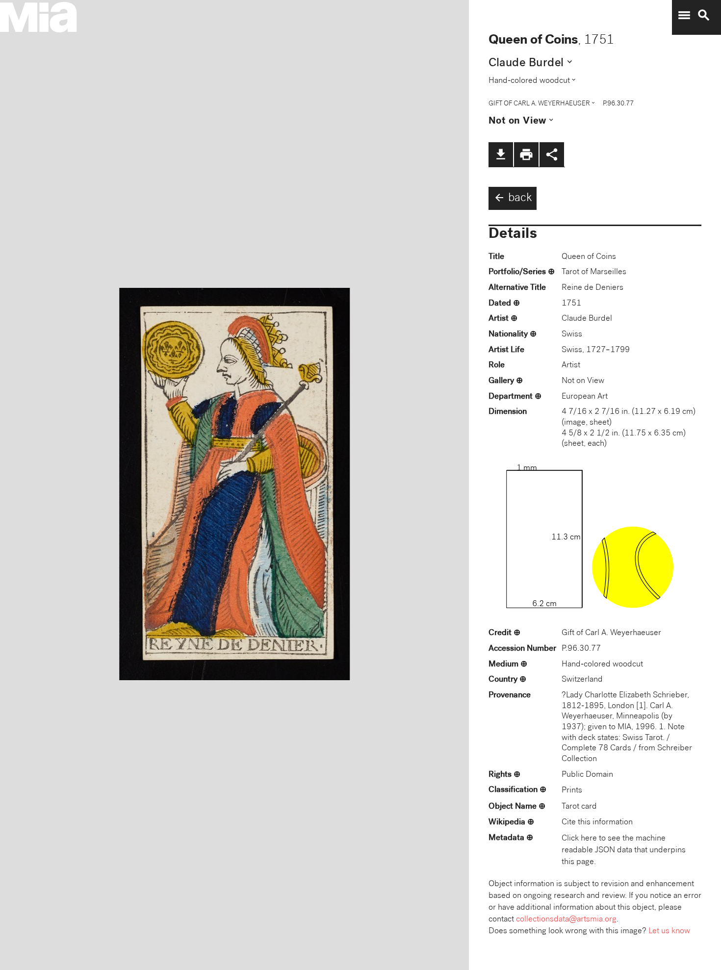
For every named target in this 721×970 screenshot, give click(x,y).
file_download (500, 154)
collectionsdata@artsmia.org (566, 920)
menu (684, 15)
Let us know (669, 931)
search (703, 15)
